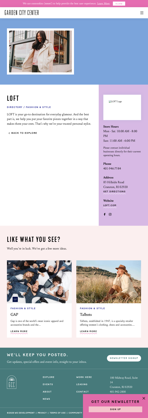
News (46, 399)
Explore (49, 377)
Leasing (82, 384)
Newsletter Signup (124, 358)
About (47, 391)
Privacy (42, 413)
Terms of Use (58, 413)
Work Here (84, 377)
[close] (144, 398)
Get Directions (114, 192)
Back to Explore (24, 133)
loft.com (109, 205)
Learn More (103, 3)
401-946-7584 (112, 168)
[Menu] (141, 13)
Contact (82, 391)
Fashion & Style (38, 107)
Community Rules (79, 413)
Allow (119, 4)
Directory (15, 107)
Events (48, 384)
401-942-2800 (118, 391)
